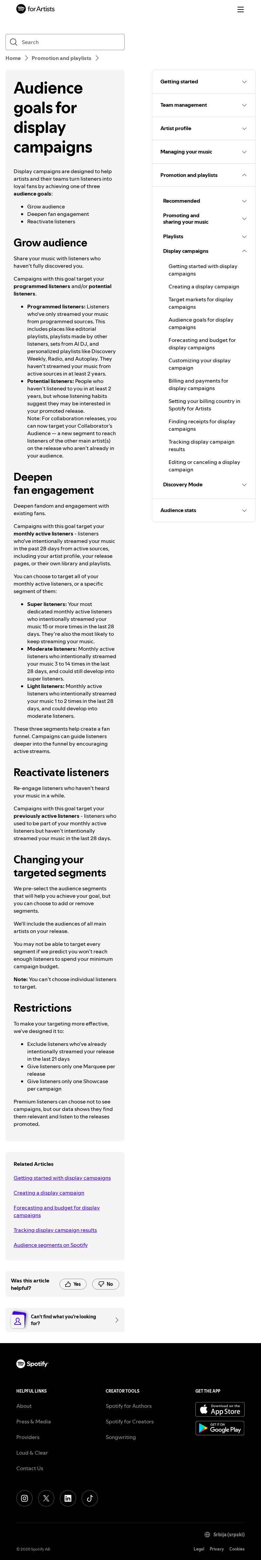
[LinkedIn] (68, 1498)
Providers (27, 1437)
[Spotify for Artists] (35, 9)
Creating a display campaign (49, 1192)
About (24, 1406)
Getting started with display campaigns (62, 1177)
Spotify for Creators (130, 1421)
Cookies (237, 1549)
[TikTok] (90, 1498)
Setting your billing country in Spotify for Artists (204, 404)
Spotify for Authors (129, 1406)
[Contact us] (114, 1320)
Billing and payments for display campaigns (198, 384)
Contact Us (29, 1468)
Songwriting (121, 1437)
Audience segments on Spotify (51, 1245)
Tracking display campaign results (55, 1230)
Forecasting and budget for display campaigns (57, 1211)
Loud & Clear (32, 1452)
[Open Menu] (241, 9)
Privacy (217, 1549)
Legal (199, 1549)
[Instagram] (24, 1498)
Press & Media (33, 1421)
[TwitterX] (46, 1498)
